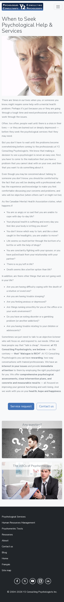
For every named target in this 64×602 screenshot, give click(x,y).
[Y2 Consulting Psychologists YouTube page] (33, 581)
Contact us (46, 406)
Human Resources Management (18, 522)
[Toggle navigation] (58, 7)
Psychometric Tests (12, 528)
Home (5, 558)
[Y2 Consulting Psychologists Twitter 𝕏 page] (25, 581)
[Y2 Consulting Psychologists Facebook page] (17, 581)
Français (6, 564)
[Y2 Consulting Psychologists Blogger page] (40, 581)
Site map (6, 570)
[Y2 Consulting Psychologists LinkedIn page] (48, 581)
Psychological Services (14, 516)
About (5, 540)
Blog (4, 552)
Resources (7, 534)
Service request (21, 406)
